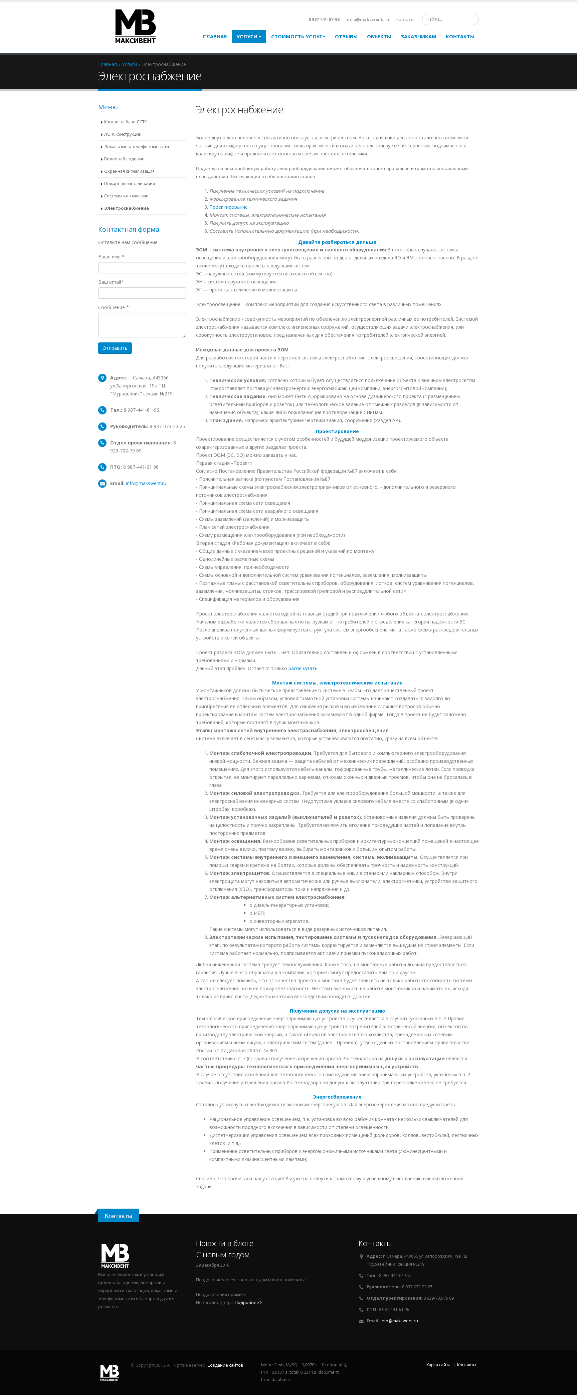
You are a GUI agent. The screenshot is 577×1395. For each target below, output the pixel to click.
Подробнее (247, 1302)
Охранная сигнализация (129, 171)
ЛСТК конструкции (123, 134)
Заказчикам (418, 36)
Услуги (247, 36)
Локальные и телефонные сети (136, 146)
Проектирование (228, 207)
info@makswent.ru (146, 483)
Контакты (405, 19)
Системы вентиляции (126, 196)
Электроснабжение (126, 208)
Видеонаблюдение (124, 159)
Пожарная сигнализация (129, 183)
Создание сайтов (225, 1365)
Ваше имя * (111, 256)
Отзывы (346, 36)
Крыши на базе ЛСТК (125, 122)
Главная (215, 36)
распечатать (303, 668)
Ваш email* (111, 282)
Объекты (379, 36)
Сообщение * (113, 307)
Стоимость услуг (297, 36)
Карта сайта (438, 1365)
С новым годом (223, 1254)
